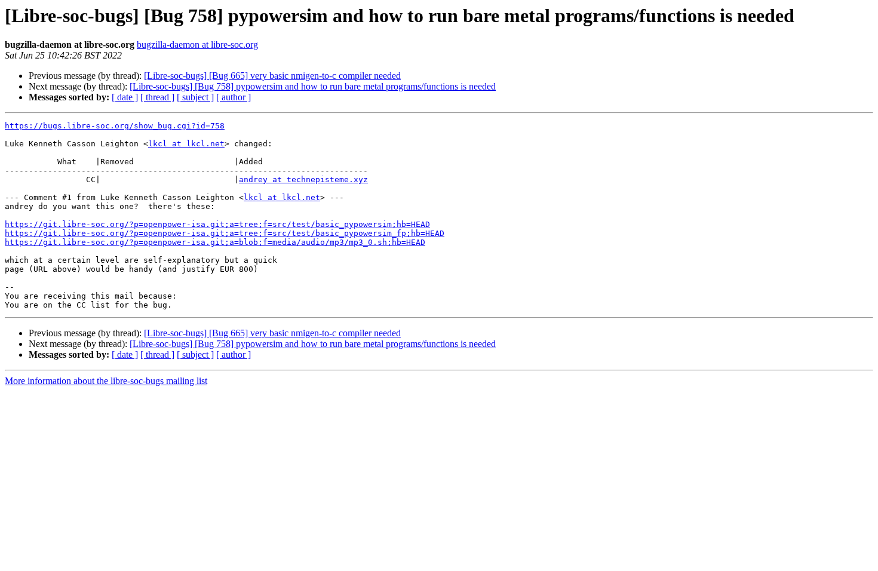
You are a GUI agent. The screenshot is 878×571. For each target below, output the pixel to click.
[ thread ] (157, 97)
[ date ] (125, 97)
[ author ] (233, 97)
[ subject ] (195, 97)
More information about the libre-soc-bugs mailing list (106, 381)
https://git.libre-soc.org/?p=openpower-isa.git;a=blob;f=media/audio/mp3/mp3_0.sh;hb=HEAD (215, 242)
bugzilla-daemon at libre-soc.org (197, 44)
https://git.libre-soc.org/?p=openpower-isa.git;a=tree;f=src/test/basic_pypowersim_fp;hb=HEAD (224, 233)
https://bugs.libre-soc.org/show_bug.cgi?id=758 (115, 125)
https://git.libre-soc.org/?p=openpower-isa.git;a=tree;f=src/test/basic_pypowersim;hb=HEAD (217, 224)
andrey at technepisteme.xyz (303, 179)
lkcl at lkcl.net (186, 143)
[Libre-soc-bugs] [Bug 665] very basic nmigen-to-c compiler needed (272, 75)
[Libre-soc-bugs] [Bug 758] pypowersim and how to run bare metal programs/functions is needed (313, 86)
